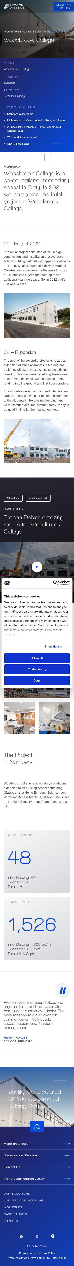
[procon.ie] (22, 6)
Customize (35, 669)
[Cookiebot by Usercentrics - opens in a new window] (53, 582)
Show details (53, 646)
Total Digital (58, 1257)
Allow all (37, 658)
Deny (37, 680)
